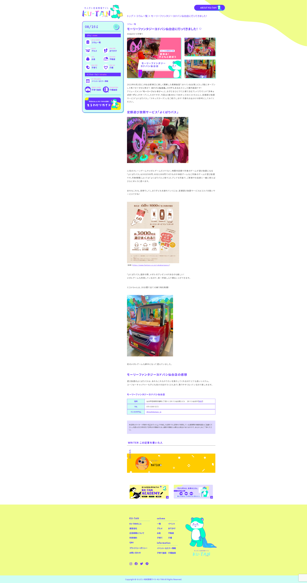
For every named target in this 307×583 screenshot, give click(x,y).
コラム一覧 (96, 42)
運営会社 (133, 528)
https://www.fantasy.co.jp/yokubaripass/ (151, 265)
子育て (94, 67)
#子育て (139, 33)
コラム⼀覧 (142, 16)
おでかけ (113, 50)
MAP (200, 401)
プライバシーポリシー (138, 548)
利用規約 (133, 537)
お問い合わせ (135, 552)
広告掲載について (136, 533)
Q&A (131, 542)
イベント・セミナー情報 (100, 81)
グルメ (94, 50)
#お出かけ (131, 33)
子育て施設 (96, 89)
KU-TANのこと (135, 523)
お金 (93, 59)
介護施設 (113, 89)
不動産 (112, 59)
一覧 (159, 523)
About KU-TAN (208, 7)
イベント (171, 523)
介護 (111, 67)
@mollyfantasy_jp (154, 412)
